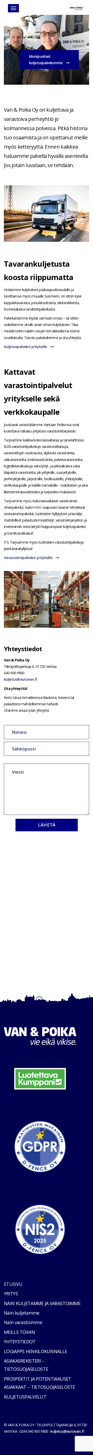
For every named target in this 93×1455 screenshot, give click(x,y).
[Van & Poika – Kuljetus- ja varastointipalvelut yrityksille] (76, 6)
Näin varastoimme (23, 1322)
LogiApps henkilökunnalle (35, 1351)
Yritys (11, 1293)
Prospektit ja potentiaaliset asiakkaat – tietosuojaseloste (39, 1383)
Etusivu (13, 1284)
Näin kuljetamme (22, 1313)
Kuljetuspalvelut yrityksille (26, 346)
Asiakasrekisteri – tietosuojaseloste (26, 1365)
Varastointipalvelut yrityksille (28, 557)
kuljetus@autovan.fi (20, 679)
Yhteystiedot (20, 1341)
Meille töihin (19, 1332)
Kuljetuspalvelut (25, 1397)
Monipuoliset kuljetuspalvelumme (46, 59)
